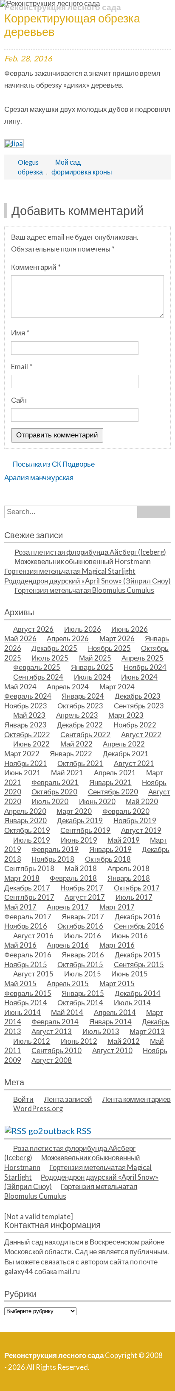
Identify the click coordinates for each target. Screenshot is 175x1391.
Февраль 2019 (55, 849)
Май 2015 (20, 983)
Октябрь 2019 (27, 830)
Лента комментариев (136, 1099)
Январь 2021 (110, 782)
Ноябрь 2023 (25, 706)
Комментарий (36, 267)
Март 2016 (117, 945)
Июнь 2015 (129, 974)
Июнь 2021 (22, 773)
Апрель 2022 (124, 744)
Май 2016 (20, 945)
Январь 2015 (83, 993)
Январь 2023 (25, 725)
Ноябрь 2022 (134, 725)
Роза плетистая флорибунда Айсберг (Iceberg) (90, 552)
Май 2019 (123, 840)
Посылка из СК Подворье (54, 464)
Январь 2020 (25, 820)
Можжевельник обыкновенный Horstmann (82, 562)
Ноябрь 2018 (52, 859)
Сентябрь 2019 (85, 830)
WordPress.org (38, 1108)
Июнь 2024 (139, 677)
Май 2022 (76, 744)
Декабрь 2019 (80, 820)
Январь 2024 (83, 696)
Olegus (28, 162)
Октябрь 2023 (80, 706)
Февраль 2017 (27, 917)
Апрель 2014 (115, 1012)
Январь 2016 (83, 955)
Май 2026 (20, 639)
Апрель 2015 (68, 983)
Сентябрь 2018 (29, 869)
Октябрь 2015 (80, 964)
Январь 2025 (92, 667)
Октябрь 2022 (27, 734)
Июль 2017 (134, 897)
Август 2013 (51, 1031)
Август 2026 (33, 629)
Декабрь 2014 (138, 993)
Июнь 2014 (22, 1012)
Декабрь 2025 (54, 648)
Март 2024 (117, 687)
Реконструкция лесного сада (62, 7)
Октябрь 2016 (80, 926)
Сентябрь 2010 (56, 1050)
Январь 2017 (83, 917)
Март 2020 (74, 811)
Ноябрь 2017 (81, 888)
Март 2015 (117, 983)
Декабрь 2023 (138, 696)
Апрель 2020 (25, 811)
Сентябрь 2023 (139, 706)
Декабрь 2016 (138, 917)
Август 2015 (33, 974)
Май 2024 (20, 687)
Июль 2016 (82, 936)
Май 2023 (29, 715)
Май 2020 (142, 801)
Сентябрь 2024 (38, 677)
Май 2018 (81, 869)
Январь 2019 (110, 849)
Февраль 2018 (73, 878)
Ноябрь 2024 (145, 667)
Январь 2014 (110, 1022)
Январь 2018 (128, 878)
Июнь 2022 (31, 744)
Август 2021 (134, 763)
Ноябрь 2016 (25, 926)
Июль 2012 (31, 1041)
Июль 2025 (49, 658)
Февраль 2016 (27, 955)
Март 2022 (22, 753)
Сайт (19, 400)
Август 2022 (141, 734)
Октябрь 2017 (137, 888)
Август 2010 (112, 1050)
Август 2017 (85, 897)
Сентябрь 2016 (139, 926)
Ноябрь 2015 (25, 964)
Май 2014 (67, 1012)
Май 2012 (123, 1041)
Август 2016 (33, 936)
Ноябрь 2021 (25, 763)
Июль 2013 (100, 1031)
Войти (23, 1099)
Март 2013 (147, 1031)
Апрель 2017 (68, 907)
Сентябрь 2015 (139, 964)
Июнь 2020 (97, 801)
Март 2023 (126, 715)
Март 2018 (22, 878)
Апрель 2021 (115, 773)
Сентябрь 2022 (85, 734)
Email (21, 366)
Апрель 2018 (128, 869)
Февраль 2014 (55, 1022)
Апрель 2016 (68, 945)
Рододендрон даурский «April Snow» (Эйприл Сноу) (87, 581)
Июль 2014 (132, 1002)
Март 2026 (117, 639)
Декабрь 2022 (80, 725)
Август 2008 (51, 1060)
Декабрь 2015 (138, 955)
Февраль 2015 (27, 993)
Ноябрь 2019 (134, 820)
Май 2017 (20, 907)
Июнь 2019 (79, 840)
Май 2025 (95, 658)
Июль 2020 (49, 801)
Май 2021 (67, 773)
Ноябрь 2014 (25, 1002)
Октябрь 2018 (108, 859)
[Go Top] (158, 1374)
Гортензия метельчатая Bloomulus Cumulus (84, 590)
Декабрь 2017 (27, 888)
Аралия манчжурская (38, 477)
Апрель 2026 (68, 639)
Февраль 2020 (126, 811)
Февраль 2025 (36, 667)
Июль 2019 (31, 840)
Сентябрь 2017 (29, 897)
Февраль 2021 (55, 782)
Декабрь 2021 (126, 753)
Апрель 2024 (68, 687)
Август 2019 (141, 830)
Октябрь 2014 (80, 1002)
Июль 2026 (82, 629)
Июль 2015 (82, 974)
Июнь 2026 (129, 629)
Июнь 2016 (129, 936)
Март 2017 (117, 907)
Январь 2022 (71, 753)
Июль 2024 (92, 677)
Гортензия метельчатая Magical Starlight (69, 571)
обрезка (30, 172)
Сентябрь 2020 (113, 792)
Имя (20, 333)
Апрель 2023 (77, 715)
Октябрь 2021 (80, 763)
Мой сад (68, 162)
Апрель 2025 (142, 658)
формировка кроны (81, 172)
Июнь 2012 (79, 1041)
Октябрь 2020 (54, 792)
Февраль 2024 (27, 696)
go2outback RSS (59, 1131)
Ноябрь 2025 (109, 648)
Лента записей (68, 1099)
